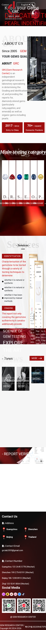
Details (16, 506)
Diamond (6, 196)
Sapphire (20, 196)
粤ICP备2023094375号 (35, 627)
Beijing (9, 537)
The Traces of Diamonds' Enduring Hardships (33, 331)
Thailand (32, 537)
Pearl (41, 196)
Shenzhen (33, 529)
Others (34, 196)
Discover (5, 203)
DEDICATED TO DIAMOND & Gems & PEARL (9, 386)
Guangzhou (11, 529)
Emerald (27, 196)
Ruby (13, 196)
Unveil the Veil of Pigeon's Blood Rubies (38, 331)
